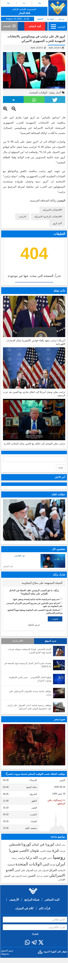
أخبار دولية (55, 92)
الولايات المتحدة (38, 92)
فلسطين (15, 844)
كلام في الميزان (24, 908)
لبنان (58, 844)
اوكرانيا (52, 865)
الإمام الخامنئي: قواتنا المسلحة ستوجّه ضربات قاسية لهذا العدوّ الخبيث (29, 651)
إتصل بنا (50, 19)
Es (40, 3)
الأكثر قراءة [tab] (17, 641)
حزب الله (39, 858)
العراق (53, 870)
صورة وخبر (59, 719)
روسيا (59, 857)
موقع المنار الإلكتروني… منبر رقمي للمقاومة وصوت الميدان (30, 679)
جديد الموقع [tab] (50, 641)
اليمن (45, 864)
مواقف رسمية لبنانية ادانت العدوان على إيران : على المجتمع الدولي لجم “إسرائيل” (28, 707)
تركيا (29, 858)
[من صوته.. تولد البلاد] (34, 744)
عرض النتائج (34, 624)
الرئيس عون (16, 876)
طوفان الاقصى (45, 851)
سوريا (13, 850)
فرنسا (62, 851)
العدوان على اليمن (24, 870)
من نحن (61, 19)
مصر (63, 845)
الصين (31, 875)
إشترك (35, 934)
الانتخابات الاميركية (52, 210)
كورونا (26, 844)
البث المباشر (35, 26)
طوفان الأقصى (29, 850)
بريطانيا (14, 858)
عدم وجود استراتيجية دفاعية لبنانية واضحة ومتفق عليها (36, 599)
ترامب (22, 216)
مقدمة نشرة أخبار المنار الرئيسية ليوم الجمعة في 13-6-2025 (27, 665)
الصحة (24, 876)
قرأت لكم (44, 908)
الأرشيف (40, 19)
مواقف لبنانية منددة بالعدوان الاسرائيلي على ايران (30, 693)
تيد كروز (57, 223)
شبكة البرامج (31, 899)
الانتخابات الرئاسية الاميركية (47, 216)
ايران (60, 863)
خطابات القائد (58, 494)
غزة (55, 850)
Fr (24, 3)
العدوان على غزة (41, 870)
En (8, 3)
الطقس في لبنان (42, 876)
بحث (60, 467)
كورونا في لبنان (43, 844)
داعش (49, 858)
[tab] (34, 583)
